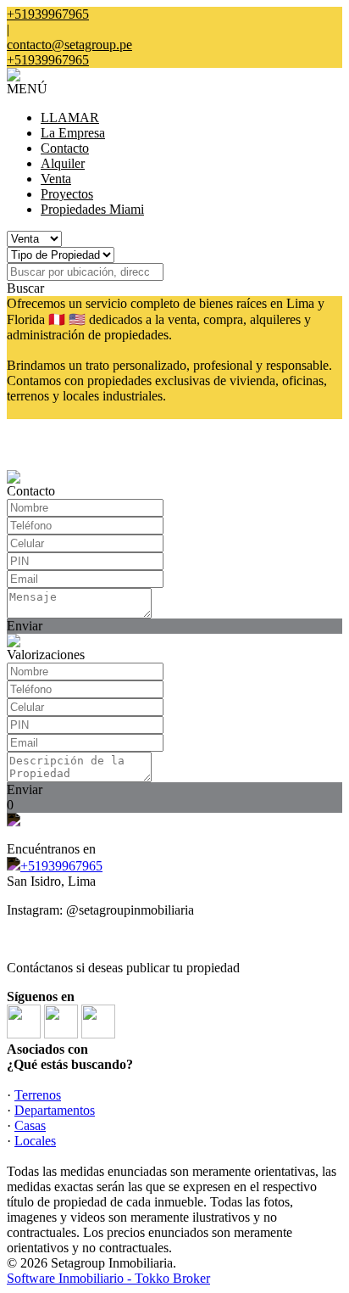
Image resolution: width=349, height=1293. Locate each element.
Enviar (24, 626)
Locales (35, 1140)
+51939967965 (61, 866)
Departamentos (54, 1110)
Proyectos (67, 194)
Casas (30, 1125)
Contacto (65, 148)
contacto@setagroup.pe (69, 44)
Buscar (25, 288)
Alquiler (63, 163)
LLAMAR (70, 117)
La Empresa (73, 133)
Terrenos (37, 1095)
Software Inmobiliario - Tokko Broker (108, 1278)
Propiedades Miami (92, 209)
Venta (56, 178)
